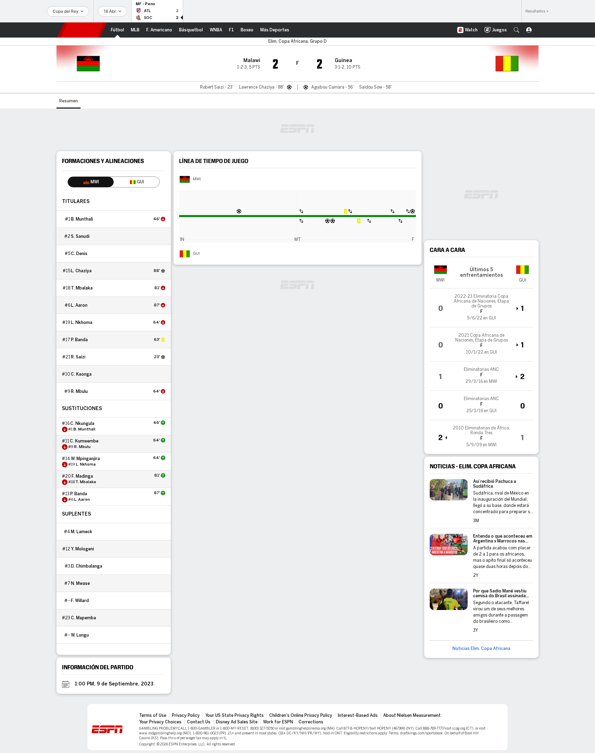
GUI (196, 254)
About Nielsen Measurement (412, 715)
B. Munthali (82, 219)
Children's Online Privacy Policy (300, 715)
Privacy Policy (186, 715)
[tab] (91, 182)
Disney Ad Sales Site (237, 722)
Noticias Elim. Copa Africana (481, 648)
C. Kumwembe (84, 441)
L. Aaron (79, 305)
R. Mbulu (79, 391)
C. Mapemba (83, 617)
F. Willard (80, 600)
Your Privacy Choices (160, 722)
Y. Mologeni (82, 549)
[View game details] (481, 307)
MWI (197, 179)
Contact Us (198, 722)
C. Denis (79, 253)
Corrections (311, 722)
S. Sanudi (80, 236)
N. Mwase (80, 583)
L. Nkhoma (81, 322)
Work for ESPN (278, 722)
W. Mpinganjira (85, 458)
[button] (516, 30)
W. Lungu (80, 635)
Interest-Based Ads (358, 715)
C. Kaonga (81, 374)
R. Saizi (78, 357)
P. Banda (79, 339)
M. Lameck (81, 531)
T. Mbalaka (82, 288)
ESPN (82, 30)
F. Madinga (82, 476)
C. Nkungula (82, 423)
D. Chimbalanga (86, 566)
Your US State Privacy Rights (234, 715)
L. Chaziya (81, 270)
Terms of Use (152, 715)
